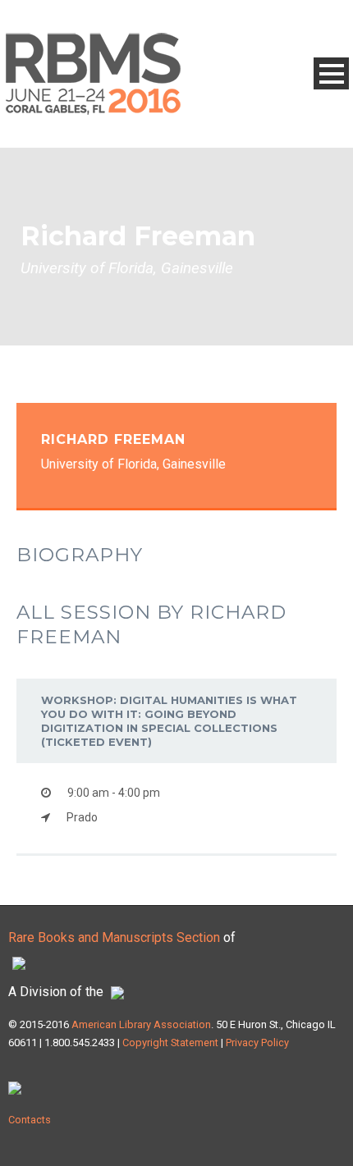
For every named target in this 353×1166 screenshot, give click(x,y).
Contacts (29, 1119)
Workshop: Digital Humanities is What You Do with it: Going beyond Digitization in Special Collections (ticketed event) (169, 720)
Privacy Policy (256, 1042)
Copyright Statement (170, 1042)
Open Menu (331, 73)
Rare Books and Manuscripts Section (114, 937)
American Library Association (141, 1024)
